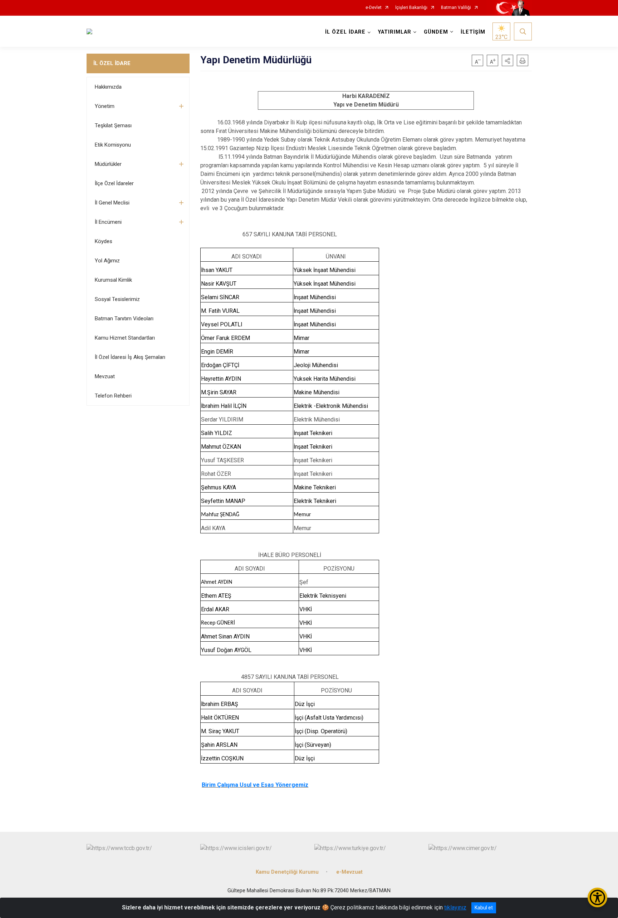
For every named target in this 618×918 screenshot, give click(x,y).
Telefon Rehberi (113, 396)
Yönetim (104, 106)
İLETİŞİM (473, 32)
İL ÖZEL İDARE (112, 63)
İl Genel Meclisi (112, 202)
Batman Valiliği (456, 7)
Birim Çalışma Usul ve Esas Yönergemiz (255, 784)
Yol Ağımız (107, 260)
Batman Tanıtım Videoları (124, 318)
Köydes (103, 241)
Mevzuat (105, 376)
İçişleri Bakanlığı (411, 7)
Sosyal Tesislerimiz (117, 299)
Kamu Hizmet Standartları (125, 338)
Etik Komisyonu (113, 145)
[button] (507, 60)
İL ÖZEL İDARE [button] (345, 32)
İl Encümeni (108, 222)
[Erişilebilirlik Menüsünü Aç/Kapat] (597, 897)
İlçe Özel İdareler (114, 183)
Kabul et (484, 907)
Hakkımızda (108, 87)
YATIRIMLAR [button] (394, 32)
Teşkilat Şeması (113, 125)
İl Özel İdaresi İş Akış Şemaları (130, 357)
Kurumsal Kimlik (113, 280)
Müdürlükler (108, 164)
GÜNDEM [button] (436, 32)
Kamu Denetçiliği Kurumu (287, 872)
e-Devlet (374, 7)
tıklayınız (455, 907)
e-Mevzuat (349, 872)
